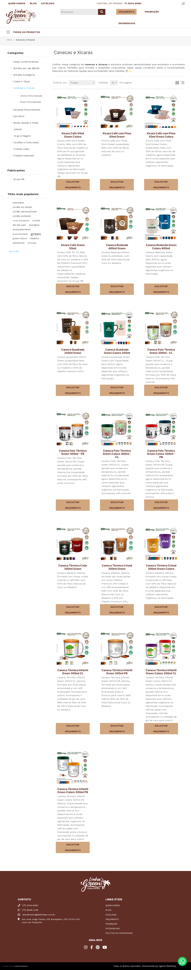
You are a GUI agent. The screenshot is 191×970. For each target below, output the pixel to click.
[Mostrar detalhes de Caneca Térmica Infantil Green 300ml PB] (117, 649)
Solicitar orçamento (73, 184)
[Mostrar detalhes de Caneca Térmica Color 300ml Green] (73, 544)
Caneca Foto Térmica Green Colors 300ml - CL (117, 454)
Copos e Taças (21, 81)
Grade (177, 82)
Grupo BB (18, 179)
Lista (182, 82)
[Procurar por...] (101, 12)
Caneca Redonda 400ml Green (117, 246)
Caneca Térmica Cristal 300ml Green (117, 567)
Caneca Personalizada (31, 96)
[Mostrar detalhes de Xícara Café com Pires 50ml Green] (117, 112)
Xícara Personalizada (30, 102)
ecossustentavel (22, 229)
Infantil (17, 129)
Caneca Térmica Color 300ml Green (72, 567)
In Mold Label (21, 149)
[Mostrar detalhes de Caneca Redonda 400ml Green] (117, 223)
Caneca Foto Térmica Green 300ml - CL (161, 351)
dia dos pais (19, 225)
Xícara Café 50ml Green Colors (72, 135)
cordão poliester (22, 216)
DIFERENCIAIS (126, 23)
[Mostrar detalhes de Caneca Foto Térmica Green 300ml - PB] (73, 429)
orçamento (112, 919)
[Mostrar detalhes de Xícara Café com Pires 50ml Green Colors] (161, 112)
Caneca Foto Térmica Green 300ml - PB (73, 452)
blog (108, 910)
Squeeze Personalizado (26, 109)
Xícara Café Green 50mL (73, 246)
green (36, 234)
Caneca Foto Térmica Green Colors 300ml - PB (161, 454)
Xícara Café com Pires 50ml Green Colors (161, 135)
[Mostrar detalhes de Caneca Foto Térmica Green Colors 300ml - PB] (161, 429)
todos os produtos (26, 32)
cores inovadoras (21, 220)
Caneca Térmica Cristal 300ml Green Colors (161, 567)
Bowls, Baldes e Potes (25, 122)
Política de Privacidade (119, 933)
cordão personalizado (25, 211)
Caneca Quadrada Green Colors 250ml (117, 351)
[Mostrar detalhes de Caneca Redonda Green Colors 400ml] (161, 223)
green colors (20, 238)
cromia (36, 220)
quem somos (112, 905)
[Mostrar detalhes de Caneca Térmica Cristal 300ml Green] (117, 544)
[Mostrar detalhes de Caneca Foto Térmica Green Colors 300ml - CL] (117, 429)
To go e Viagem (22, 135)
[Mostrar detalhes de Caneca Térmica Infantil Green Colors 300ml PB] (73, 767)
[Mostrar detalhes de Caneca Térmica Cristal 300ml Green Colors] (161, 544)
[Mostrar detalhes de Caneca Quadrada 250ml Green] (73, 328)
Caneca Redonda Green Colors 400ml (161, 246)
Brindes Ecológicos (24, 74)
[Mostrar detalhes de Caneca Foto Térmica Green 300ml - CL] (161, 328)
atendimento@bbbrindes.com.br (38, 914)
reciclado (31, 243)
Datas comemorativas (25, 61)
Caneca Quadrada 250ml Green (72, 351)
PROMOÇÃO (152, 11)
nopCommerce (21, 966)
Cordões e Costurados (26, 142)
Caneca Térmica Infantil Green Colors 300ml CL (161, 672)
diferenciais (112, 928)
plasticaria (18, 243)
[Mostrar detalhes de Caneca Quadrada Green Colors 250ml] (117, 328)
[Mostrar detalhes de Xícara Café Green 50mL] (73, 223)
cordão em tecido (22, 207)
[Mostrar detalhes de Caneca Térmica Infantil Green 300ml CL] (73, 649)
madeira (34, 238)
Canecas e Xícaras (23, 88)
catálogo (111, 915)
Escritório (18, 116)
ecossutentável (20, 234)
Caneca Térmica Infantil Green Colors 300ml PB (72, 790)
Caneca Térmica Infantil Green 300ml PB (116, 672)
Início (9, 40)
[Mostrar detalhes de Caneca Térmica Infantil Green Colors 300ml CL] (161, 649)
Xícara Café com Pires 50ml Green (117, 135)
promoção (111, 924)
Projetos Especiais (23, 155)
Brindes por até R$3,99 (26, 68)
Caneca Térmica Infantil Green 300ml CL (72, 672)
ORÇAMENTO (126, 11)
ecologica (34, 225)
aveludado (18, 202)
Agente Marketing (167, 966)
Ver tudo (14, 251)
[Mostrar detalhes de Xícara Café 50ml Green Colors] (73, 112)
